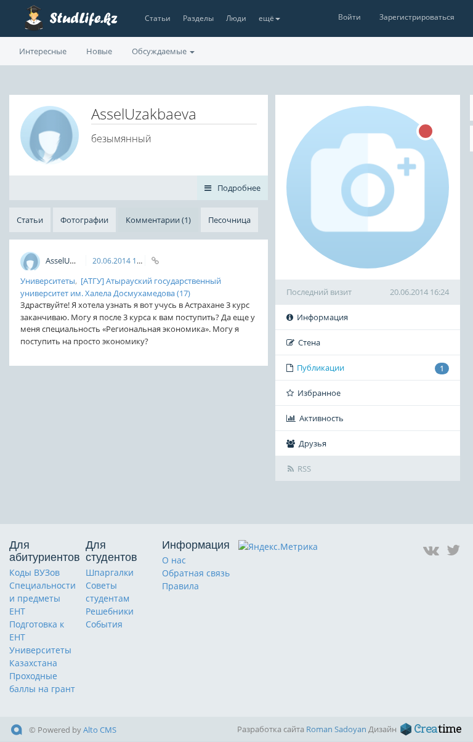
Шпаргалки (110, 572)
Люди (236, 18)
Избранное (319, 392)
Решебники (110, 611)
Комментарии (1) (158, 219)
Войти (349, 17)
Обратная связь (196, 573)
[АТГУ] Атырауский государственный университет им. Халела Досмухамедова (120, 287)
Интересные (43, 51)
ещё (266, 18)
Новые (99, 51)
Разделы (198, 18)
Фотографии (84, 219)
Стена (309, 342)
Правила (180, 586)
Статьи (158, 18)
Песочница (229, 219)
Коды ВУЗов (34, 572)
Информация (322, 317)
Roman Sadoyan (336, 729)
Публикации (370, 368)
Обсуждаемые (160, 51)
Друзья (312, 443)
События (104, 624)
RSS (304, 468)
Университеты (47, 280)
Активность (321, 418)
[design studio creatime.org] (431, 729)
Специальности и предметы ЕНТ (42, 598)
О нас (174, 560)
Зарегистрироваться (417, 17)
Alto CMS (99, 729)
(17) (183, 293)
